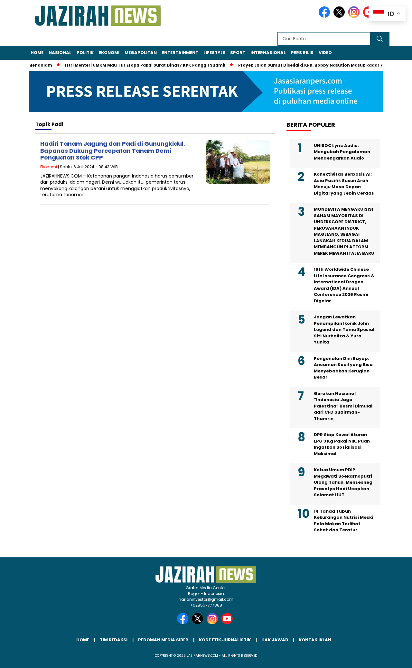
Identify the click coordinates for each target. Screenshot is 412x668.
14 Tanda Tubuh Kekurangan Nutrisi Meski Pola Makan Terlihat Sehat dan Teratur (343, 520)
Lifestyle (214, 53)
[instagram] (355, 16)
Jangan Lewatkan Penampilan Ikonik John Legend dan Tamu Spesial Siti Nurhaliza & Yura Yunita (344, 329)
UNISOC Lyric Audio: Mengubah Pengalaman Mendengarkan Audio (342, 151)
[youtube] (228, 622)
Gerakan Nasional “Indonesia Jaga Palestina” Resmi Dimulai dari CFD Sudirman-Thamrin (343, 406)
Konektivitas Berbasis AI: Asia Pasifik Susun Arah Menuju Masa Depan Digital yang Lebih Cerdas (344, 183)
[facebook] (325, 16)
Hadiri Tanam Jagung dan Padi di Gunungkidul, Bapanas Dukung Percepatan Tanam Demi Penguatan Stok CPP (112, 150)
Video (325, 53)
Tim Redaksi (113, 640)
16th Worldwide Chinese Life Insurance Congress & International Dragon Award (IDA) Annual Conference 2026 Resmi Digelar (344, 285)
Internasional (268, 53)
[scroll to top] (394, 658)
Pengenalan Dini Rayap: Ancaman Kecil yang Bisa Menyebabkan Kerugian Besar (343, 367)
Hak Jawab (274, 640)
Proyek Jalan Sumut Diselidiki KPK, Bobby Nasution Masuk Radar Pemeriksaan (315, 65)
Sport (237, 53)
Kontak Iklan (315, 640)
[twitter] (340, 16)
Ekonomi (109, 53)
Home (37, 53)
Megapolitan (141, 53)
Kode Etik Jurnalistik (225, 640)
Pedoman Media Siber (163, 640)
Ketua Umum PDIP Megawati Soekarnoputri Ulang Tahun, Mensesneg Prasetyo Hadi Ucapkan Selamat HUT (343, 482)
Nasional (60, 53)
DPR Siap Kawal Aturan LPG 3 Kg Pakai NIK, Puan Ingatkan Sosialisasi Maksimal (342, 444)
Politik (85, 53)
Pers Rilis (302, 53)
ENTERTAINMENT (180, 53)
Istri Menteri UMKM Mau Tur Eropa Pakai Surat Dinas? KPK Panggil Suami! (136, 65)
